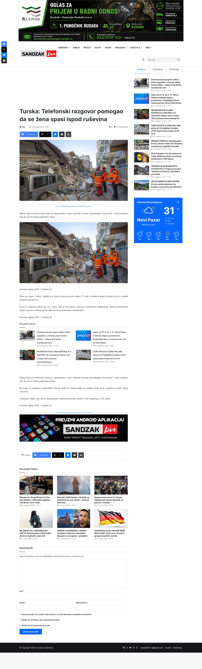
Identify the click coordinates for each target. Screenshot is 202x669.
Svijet (97, 47)
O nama (168, 648)
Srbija (76, 47)
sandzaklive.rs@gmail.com (152, 648)
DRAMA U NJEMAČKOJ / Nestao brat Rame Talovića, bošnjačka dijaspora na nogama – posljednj (72, 533)
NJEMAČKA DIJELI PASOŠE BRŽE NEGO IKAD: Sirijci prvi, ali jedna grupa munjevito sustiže (109, 533)
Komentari (174, 69)
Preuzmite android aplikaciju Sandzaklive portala (73, 413)
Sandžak (63, 47)
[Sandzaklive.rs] (38, 53)
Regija (87, 47)
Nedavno (141, 69)
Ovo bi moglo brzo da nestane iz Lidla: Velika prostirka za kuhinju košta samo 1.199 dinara (166, 156)
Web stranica (81, 603)
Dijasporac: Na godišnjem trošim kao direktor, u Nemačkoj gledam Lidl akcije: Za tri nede (35, 500)
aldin (23, 127)
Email (23, 603)
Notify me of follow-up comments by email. (41, 620)
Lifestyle (135, 47)
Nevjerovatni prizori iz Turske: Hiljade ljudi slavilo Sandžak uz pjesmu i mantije (108, 500)
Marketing (177, 648)
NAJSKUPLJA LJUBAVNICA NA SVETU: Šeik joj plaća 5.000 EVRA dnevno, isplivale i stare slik (35, 533)
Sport (108, 47)
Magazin (119, 47)
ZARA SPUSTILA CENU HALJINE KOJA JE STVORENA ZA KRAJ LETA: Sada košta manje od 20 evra (109, 355)
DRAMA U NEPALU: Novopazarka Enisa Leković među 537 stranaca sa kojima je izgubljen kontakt (166, 143)
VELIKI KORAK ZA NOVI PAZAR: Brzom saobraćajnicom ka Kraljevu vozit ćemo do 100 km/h (166, 184)
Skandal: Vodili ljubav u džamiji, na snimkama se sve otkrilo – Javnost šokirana (73, 500)
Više (147, 47)
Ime (22, 591)
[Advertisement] (74, 84)
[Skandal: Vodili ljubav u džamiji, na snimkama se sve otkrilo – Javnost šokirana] (73, 485)
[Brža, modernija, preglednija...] (74, 427)
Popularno (158, 69)
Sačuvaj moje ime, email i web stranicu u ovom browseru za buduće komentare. (57, 614)
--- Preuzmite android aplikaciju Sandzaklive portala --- (73, 206)
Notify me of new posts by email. (36, 625)
